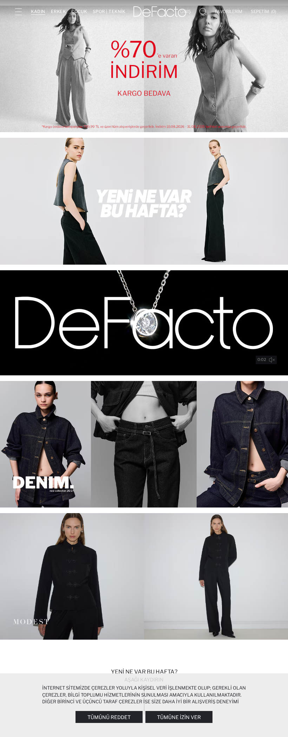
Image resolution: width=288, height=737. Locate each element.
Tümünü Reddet (109, 717)
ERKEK (58, 11)
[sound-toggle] (272, 360)
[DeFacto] (159, 11)
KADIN (38, 11)
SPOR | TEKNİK (109, 11)
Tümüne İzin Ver (179, 717)
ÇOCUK (79, 11)
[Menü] (18, 11)
